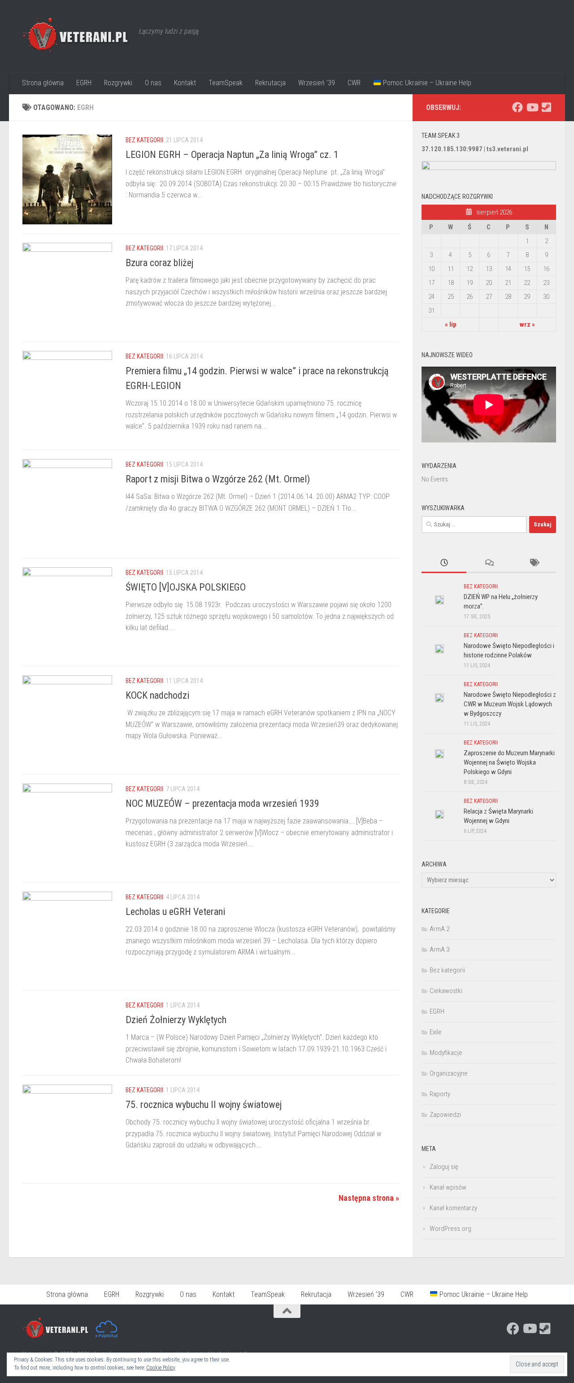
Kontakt (185, 83)
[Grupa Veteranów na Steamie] (546, 107)
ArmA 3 (439, 949)
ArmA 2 (439, 929)
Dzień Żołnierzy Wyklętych (176, 1019)
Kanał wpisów (448, 1187)
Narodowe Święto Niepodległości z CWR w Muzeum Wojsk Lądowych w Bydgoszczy (510, 704)
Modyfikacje (446, 1053)
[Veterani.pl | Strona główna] (76, 36)
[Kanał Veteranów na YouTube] (531, 107)
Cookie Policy (160, 1368)
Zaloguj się (444, 1167)
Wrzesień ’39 (316, 83)
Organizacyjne (449, 1073)
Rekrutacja (270, 83)
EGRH (83, 83)
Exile (436, 1032)
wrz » (527, 324)
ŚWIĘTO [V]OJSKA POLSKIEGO (186, 587)
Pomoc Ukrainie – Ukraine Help (426, 83)
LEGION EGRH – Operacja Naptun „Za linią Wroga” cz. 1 (232, 154)
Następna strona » (369, 1198)
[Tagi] (533, 563)
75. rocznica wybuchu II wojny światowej (204, 1104)
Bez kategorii (144, 140)
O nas (153, 83)
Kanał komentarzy (453, 1208)
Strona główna (43, 83)
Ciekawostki (446, 991)
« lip (451, 324)
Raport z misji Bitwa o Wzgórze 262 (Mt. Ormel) (218, 479)
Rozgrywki (118, 83)
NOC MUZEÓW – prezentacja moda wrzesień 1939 (222, 803)
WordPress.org (450, 1229)
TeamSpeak (226, 83)
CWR (354, 83)
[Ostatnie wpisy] (444, 563)
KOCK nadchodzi (157, 695)
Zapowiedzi (445, 1115)
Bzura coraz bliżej (159, 262)
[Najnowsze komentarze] (488, 563)
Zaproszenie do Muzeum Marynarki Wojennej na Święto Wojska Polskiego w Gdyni (509, 762)
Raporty (440, 1094)
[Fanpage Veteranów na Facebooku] (517, 107)
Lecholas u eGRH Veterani (175, 911)
